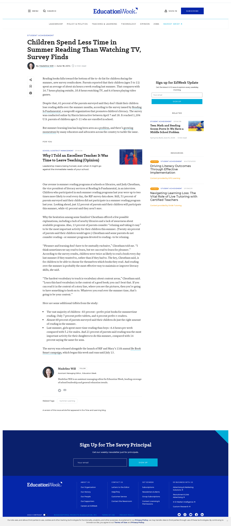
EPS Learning (174, 178)
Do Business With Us (183, 482)
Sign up (143, 462)
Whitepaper (190, 161)
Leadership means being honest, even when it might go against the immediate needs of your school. (72, 168)
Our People (86, 497)
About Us (85, 482)
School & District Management (58, 151)
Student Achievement (40, 35)
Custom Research (181, 507)
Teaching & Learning (104, 24)
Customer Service (119, 497)
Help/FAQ (115, 492)
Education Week (89, 373)
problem (104, 128)
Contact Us (117, 482)
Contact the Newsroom (121, 501)
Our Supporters (87, 501)
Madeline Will (46, 66)
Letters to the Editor (120, 487)
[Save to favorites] (30, 86)
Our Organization (88, 487)
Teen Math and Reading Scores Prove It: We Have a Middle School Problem (167, 129)
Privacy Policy (127, 515)
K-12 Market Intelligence (183, 502)
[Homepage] (115, 11)
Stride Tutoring (175, 205)
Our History (86, 492)
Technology (128, 24)
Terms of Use (108, 515)
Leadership (56, 24)
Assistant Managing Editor (69, 373)
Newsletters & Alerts (151, 492)
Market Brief (172, 24)
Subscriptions (148, 487)
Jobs (156, 24)
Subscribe (192, 11)
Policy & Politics (77, 24)
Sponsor (188, 188)
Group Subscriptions (151, 497)
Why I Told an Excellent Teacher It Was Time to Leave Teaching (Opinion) (75, 157)
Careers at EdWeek (89, 506)
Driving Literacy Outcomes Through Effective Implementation (170, 169)
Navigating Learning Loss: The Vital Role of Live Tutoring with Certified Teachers (173, 196)
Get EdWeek (148, 482)
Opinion (145, 24)
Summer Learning (67, 401)
